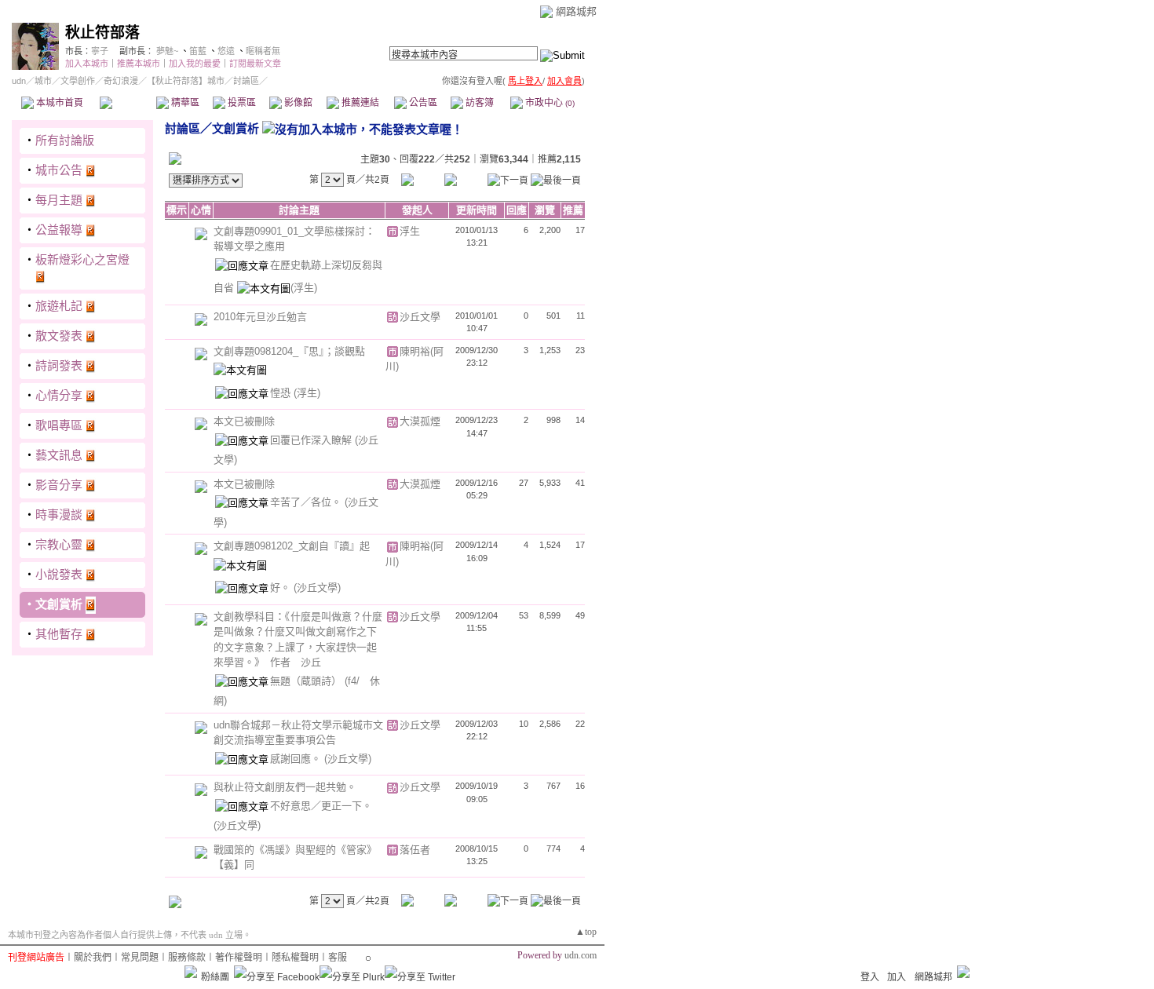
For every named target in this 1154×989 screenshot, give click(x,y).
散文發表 (58, 335)
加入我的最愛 (195, 63)
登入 (869, 977)
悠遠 (226, 51)
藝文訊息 (58, 455)
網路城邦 (576, 11)
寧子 (99, 51)
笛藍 (197, 51)
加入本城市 (86, 63)
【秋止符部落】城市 (186, 81)
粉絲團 (215, 977)
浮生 (410, 231)
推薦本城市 (138, 63)
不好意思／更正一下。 (321, 806)
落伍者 (415, 850)
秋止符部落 (102, 32)
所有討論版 (64, 140)
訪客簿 (478, 102)
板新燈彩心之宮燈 (82, 259)
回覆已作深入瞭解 (312, 440)
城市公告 (58, 170)
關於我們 (92, 957)
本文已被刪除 (244, 421)
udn (19, 81)
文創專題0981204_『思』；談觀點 (289, 351)
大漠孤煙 (420, 421)
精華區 (184, 102)
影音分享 (58, 484)
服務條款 (187, 957)
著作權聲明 (238, 957)
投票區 (240, 102)
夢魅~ (167, 51)
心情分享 (58, 395)
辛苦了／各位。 (307, 502)
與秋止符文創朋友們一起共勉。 (285, 787)
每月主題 (58, 199)
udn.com (580, 955)
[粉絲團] (190, 971)
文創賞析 (58, 604)
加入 (896, 977)
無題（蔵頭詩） (307, 681)
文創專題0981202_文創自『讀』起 (292, 546)
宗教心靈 (58, 544)
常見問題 (140, 957)
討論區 (127, 102)
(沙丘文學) (317, 587)
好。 (282, 587)
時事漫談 (58, 514)
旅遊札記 (58, 305)
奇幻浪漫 (121, 81)
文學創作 (77, 81)
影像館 (297, 102)
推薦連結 (359, 102)
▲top (586, 931)
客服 (337, 957)
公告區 (422, 102)
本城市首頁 (58, 102)
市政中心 (549, 102)
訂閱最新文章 (255, 63)
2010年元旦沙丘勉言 (260, 317)
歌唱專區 (58, 425)
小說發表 (58, 574)
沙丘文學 (420, 317)
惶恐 (282, 393)
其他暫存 (58, 633)
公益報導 (58, 229)
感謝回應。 (297, 759)
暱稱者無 (263, 51)
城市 (43, 81)
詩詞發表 (58, 365)
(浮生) (303, 288)
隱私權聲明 (295, 957)
